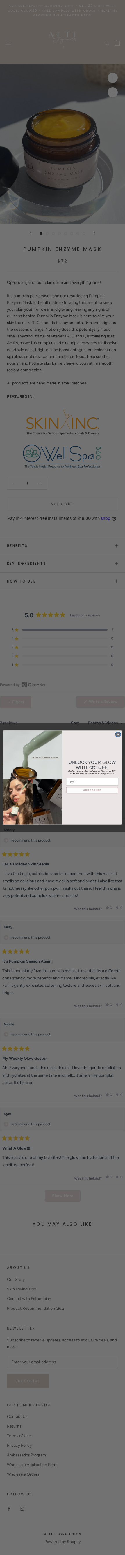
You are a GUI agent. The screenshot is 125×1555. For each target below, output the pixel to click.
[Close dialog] (118, 734)
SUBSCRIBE (92, 790)
